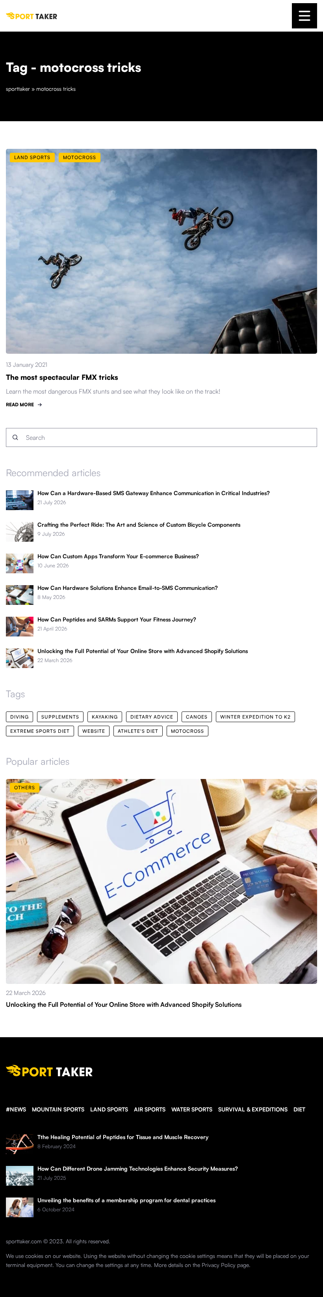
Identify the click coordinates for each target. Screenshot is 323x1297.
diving (19, 717)
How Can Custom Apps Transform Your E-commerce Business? (118, 556)
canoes (197, 717)
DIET (299, 1109)
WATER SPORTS (191, 1109)
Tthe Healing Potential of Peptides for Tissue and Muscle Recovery (122, 1137)
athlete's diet (138, 731)
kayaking (105, 717)
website (93, 731)
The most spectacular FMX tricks (62, 377)
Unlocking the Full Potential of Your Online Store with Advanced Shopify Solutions (142, 651)
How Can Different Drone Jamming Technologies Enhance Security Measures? (137, 1168)
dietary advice (151, 717)
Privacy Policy (219, 1264)
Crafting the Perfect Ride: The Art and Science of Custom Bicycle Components (138, 524)
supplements (60, 717)
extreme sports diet (40, 731)
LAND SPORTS (109, 1109)
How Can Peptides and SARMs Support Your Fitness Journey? (116, 619)
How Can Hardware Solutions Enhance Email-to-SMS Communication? (127, 588)
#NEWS (16, 1109)
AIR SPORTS (149, 1109)
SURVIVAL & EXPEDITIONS (253, 1109)
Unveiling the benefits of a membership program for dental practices (126, 1200)
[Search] (15, 437)
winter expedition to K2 (255, 717)
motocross (187, 731)
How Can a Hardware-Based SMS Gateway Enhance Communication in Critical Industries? (153, 493)
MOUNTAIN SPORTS (58, 1109)
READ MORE (20, 404)
